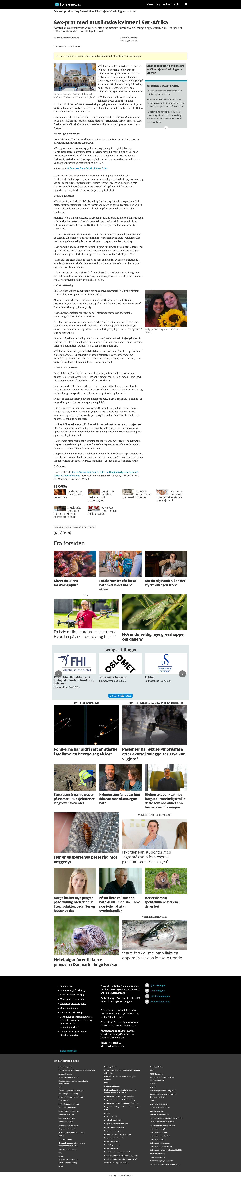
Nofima (107, 1113)
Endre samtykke (68, 1051)
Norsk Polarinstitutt (112, 1141)
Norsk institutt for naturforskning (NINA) (121, 1156)
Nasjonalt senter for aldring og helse (119, 1096)
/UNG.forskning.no (160, 996)
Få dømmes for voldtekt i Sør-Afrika (87, 168)
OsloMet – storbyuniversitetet (116, 1163)
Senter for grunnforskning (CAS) (163, 1091)
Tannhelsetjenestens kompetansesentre (166, 1118)
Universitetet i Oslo (157, 1139)
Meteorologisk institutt (68, 1149)
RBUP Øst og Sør (156, 1074)
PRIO (152, 1070)
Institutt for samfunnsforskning (72, 1132)
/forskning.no (157, 990)
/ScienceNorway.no (160, 1001)
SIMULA (153, 1084)
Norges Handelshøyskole (114, 1127)
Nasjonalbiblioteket (112, 1086)
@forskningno (157, 985)
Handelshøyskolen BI (67, 1108)
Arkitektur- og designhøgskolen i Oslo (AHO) (77, 1070)
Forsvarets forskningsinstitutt (71, 1097)
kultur (59, 527)
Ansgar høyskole (65, 1067)
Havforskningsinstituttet (69, 1111)
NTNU (106, 1083)
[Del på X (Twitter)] (60, 533)
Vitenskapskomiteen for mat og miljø (165, 1164)
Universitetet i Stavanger (160, 1143)
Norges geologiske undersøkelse (117, 1134)
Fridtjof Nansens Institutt (69, 1104)
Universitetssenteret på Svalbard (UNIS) (166, 1150)
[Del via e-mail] (69, 533)
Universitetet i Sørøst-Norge (161, 1146)
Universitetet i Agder (158, 1129)
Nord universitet (110, 1117)
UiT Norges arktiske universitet (162, 1125)
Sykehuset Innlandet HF (159, 1115)
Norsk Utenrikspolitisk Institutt (117, 1152)
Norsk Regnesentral (112, 1145)
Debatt (149, 4)
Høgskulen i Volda (66, 1122)
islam (92, 527)
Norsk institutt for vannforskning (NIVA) (120, 1159)
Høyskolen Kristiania (67, 1129)
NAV (60, 1153)
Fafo (60, 1087)
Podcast (167, 4)
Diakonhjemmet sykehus (69, 1077)
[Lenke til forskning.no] (97, 3)
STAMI (152, 1101)
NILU (61, 1166)
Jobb (176, 4)
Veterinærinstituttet (158, 1157)
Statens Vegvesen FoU (158, 1104)
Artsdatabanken (65, 1074)
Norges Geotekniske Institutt (116, 1124)
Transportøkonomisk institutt (162, 1122)
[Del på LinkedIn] (65, 533)
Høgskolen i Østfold (67, 1118)
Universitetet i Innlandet (159, 1136)
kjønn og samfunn (76, 527)
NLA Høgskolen (110, 1067)
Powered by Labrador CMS (120, 1175)
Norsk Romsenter (111, 1148)
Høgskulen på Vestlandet (69, 1125)
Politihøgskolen (156, 1067)
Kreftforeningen (65, 1139)
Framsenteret (64, 1101)
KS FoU (61, 1136)
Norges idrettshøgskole (113, 1138)
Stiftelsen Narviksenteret (160, 1108)
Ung (158, 4)
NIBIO (61, 1156)
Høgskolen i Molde (66, 1115)
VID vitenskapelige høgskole (161, 1161)
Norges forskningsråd (113, 1131)
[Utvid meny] (186, 4)
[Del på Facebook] (56, 533)
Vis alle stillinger (120, 695)
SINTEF (153, 1087)
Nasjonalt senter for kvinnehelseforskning (121, 1103)
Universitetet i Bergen (158, 1132)
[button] (58, 673)
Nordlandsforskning (112, 1120)
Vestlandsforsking (157, 1153)
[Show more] (166, 128)
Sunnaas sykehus (157, 1111)
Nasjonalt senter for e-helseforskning (119, 1100)
